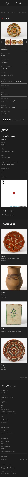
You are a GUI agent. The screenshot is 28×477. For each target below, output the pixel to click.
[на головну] (14, 386)
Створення (9, 210)
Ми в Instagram (6, 443)
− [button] (3, 183)
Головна (3, 12)
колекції (3, 392)
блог (2, 399)
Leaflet (11, 206)
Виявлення (9, 214)
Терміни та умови (14, 473)
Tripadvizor (5, 448)
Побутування (10, 136)
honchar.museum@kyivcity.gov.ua (10, 413)
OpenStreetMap (16, 206)
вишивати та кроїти (7, 397)
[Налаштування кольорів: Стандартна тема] (16, 3)
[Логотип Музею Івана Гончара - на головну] (7, 3)
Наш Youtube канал (6, 446)
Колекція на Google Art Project (8, 451)
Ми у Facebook (6, 441)
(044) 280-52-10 (12, 411)
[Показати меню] (25, 3)
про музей (4, 390)
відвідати (4, 402)
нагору (22, 378)
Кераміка (19, 12)
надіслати (22, 459)
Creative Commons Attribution (17, 120)
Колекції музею (11, 12)
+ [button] (3, 181)
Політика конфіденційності (5, 473)
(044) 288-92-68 (6, 411)
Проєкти (3, 395)
